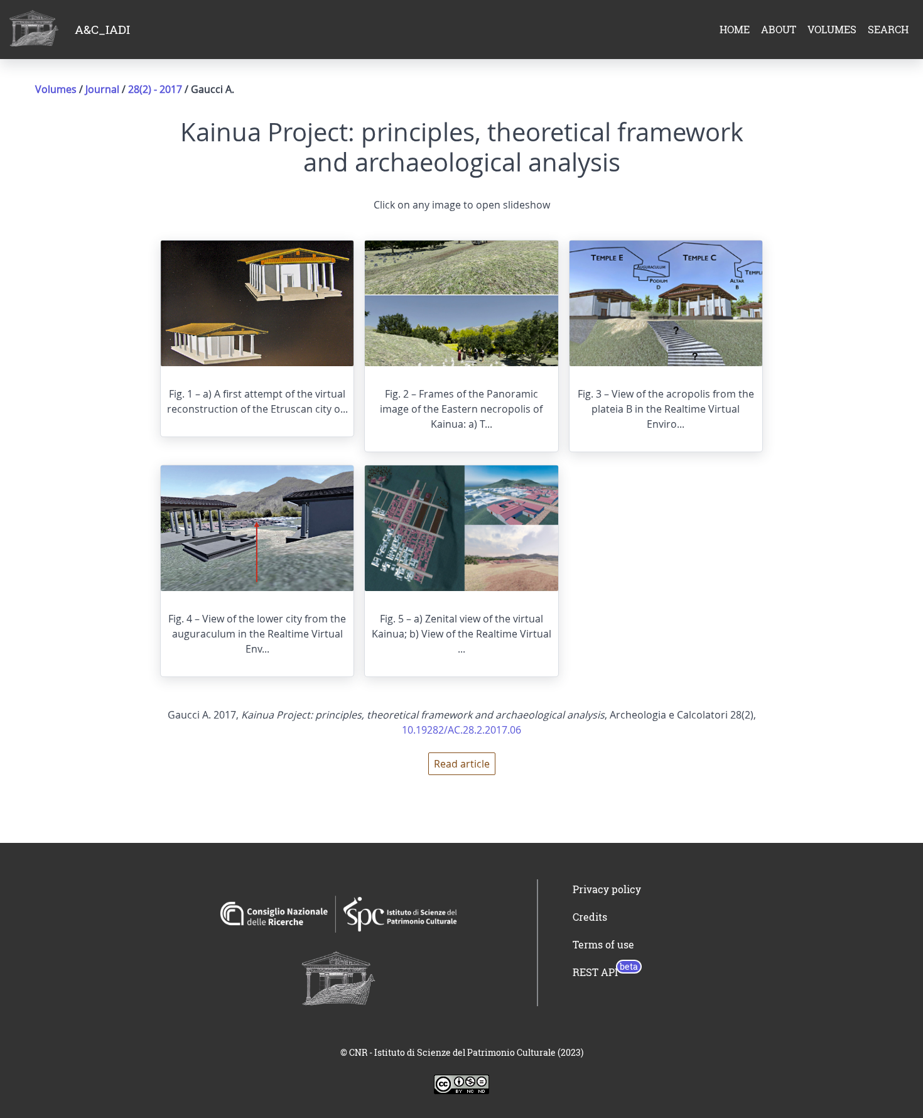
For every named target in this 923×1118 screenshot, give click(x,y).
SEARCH (888, 29)
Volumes (56, 89)
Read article (462, 764)
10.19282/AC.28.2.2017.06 (461, 730)
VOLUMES (831, 29)
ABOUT (778, 29)
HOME (735, 29)
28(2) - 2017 (156, 89)
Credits (590, 917)
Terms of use (603, 945)
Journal (102, 89)
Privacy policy (607, 889)
